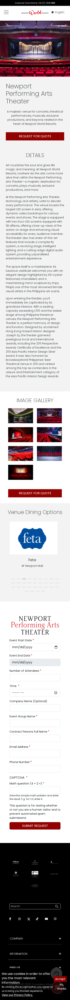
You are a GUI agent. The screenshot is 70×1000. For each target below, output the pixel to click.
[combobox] (57, 12)
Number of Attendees (24, 671)
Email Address (19, 747)
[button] (20, 415)
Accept (60, 979)
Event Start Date (21, 640)
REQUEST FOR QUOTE (35, 136)
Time (13, 686)
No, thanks (61, 987)
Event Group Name (22, 716)
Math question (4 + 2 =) (26, 783)
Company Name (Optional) (28, 701)
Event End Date (20, 655)
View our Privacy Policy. (17, 995)
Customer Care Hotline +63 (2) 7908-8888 (35, 3)
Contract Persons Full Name (28, 732)
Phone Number (20, 762)
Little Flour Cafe (35, 560)
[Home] (35, 12)
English (59, 12)
